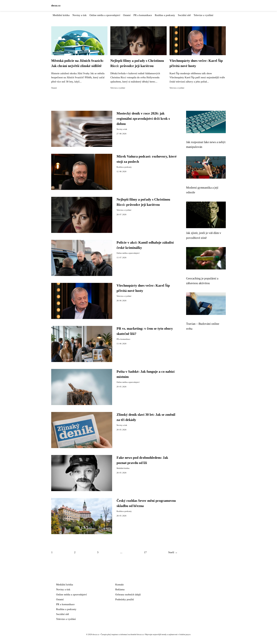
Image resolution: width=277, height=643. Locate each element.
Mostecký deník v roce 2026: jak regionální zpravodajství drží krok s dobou (143, 118)
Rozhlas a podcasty (165, 15)
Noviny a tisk (79, 15)
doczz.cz (55, 5)
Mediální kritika (61, 15)
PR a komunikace (142, 15)
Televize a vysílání (203, 15)
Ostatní (127, 15)
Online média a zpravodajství (104, 15)
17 (145, 552)
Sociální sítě (184, 15)
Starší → (172, 552)
